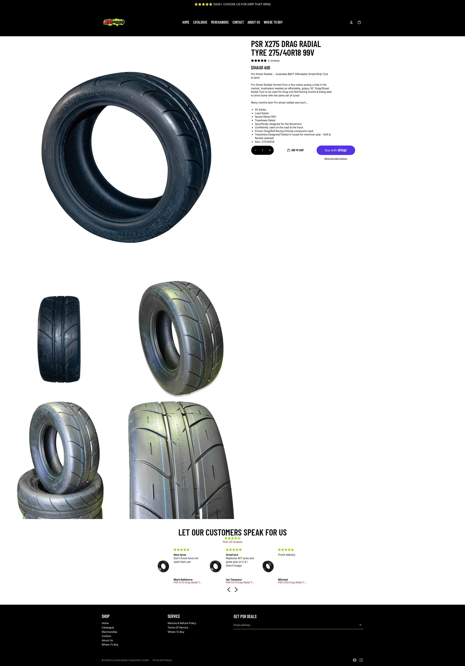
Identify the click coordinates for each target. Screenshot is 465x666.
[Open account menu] (351, 22)
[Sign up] (360, 625)
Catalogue (108, 627)
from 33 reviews (232, 541)
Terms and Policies (162, 660)
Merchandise (109, 631)
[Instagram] (361, 660)
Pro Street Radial (119, 660)
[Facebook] (355, 660)
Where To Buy (110, 644)
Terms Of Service (178, 627)
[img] (232, 538)
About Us (107, 640)
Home (105, 623)
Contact (106, 636)
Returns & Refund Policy (182, 623)
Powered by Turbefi (139, 660)
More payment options (335, 158)
